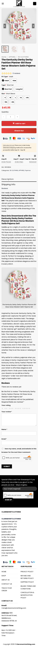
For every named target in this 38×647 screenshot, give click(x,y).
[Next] (33, 25)
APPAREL (12, 57)
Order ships (19, 162)
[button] (3, 3)
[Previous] (5, 25)
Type (4, 85)
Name (4, 429)
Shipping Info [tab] (8, 184)
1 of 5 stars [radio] (2, 408)
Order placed (6, 162)
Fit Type (5, 77)
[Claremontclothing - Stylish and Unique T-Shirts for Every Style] (19, 3)
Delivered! (32, 162)
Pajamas (28, 170)
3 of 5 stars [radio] (10, 408)
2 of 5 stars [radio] (5, 408)
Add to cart (20, 123)
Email (4, 439)
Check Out (19, 131)
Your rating (6, 405)
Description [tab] (8, 179)
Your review (7, 412)
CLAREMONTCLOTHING (11, 519)
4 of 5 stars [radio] (17, 408)
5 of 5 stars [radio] (26, 408)
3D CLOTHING (23, 57)
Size (3, 94)
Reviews (5, 188)
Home (4, 57)
